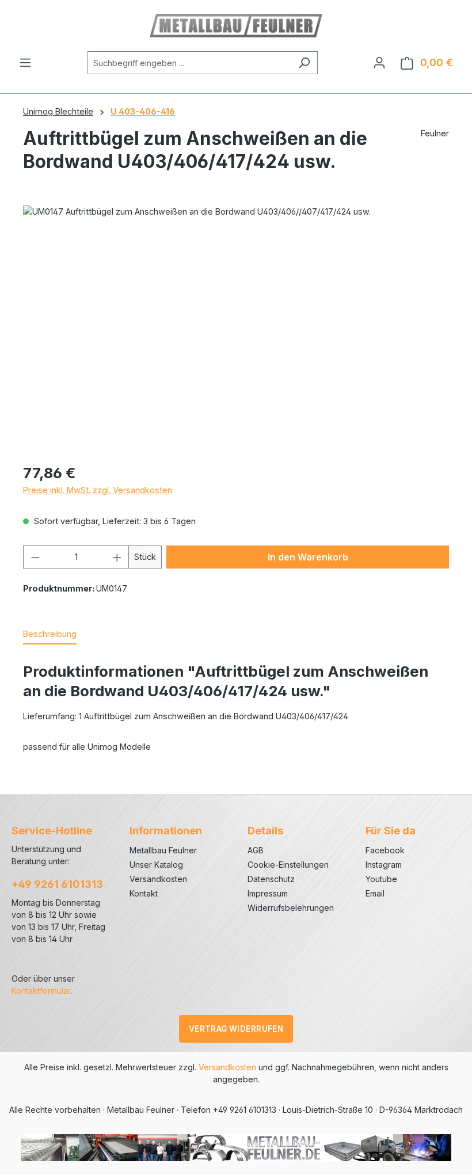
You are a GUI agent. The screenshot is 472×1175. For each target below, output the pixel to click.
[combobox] (189, 62)
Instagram (384, 864)
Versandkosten (158, 879)
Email (375, 893)
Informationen (166, 831)
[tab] (50, 634)
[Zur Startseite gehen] (236, 25)
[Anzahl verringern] (35, 557)
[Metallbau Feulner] (236, 1146)
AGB (256, 850)
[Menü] (25, 62)
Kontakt (144, 893)
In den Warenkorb (308, 557)
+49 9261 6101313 (57, 884)
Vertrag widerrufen (236, 1028)
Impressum (268, 893)
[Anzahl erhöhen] (117, 557)
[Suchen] (304, 62)
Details (265, 831)
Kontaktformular (41, 990)
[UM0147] (235, 329)
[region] (236, 329)
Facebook (385, 850)
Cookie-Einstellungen (288, 864)
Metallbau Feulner (163, 850)
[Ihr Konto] (379, 62)
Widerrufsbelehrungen (291, 908)
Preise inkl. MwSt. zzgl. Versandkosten (97, 490)
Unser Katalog (156, 864)
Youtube (381, 879)
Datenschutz (271, 879)
